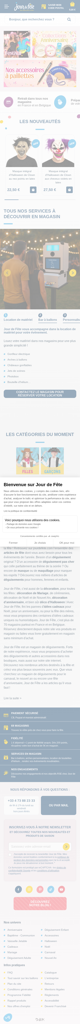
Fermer (13, 542)
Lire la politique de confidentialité (20, 511)
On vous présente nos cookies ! (22, 527)
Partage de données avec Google (24, 524)
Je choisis (40, 542)
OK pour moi (66, 542)
